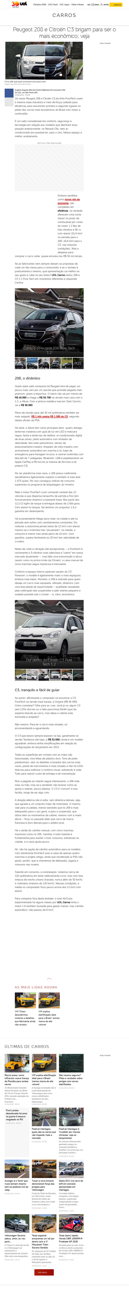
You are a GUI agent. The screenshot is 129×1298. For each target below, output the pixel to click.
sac (89, 5)
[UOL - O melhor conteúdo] (19, 4)
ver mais (42, 1273)
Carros (64, 15)
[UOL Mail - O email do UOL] (95, 4)
